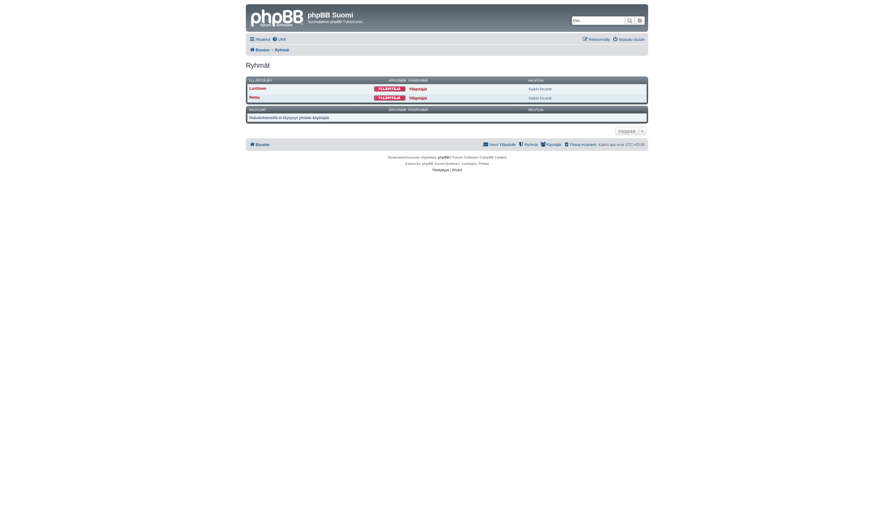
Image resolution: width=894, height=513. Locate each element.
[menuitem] (279, 39)
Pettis (254, 97)
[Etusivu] (278, 17)
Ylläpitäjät (260, 80)
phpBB (443, 157)
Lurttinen (257, 88)
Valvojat (257, 110)
